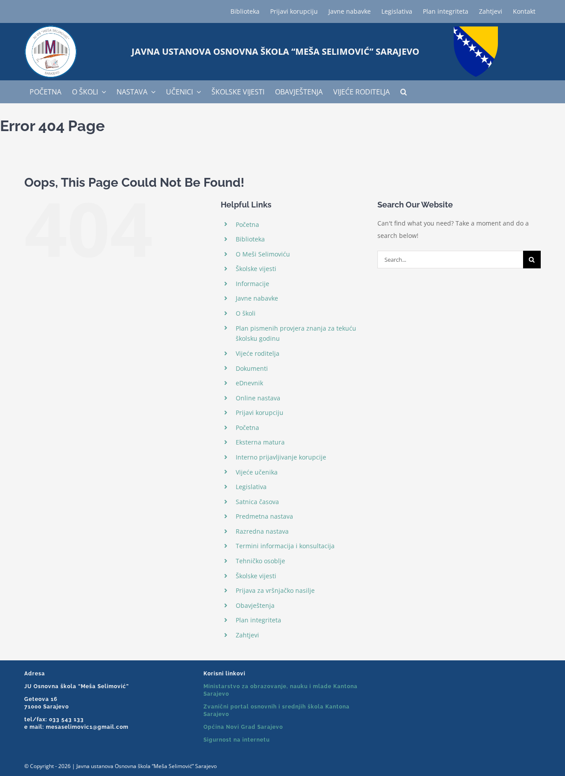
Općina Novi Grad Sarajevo (243, 727)
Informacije (252, 283)
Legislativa (251, 486)
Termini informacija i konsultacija (285, 546)
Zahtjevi (247, 635)
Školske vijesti (256, 268)
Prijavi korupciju (259, 412)
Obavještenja (255, 605)
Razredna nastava (262, 531)
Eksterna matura (260, 442)
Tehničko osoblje (260, 561)
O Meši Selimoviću (263, 254)
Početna (247, 224)
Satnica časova (257, 501)
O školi (246, 313)
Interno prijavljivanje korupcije (281, 457)
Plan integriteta (258, 620)
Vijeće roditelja (257, 353)
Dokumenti (252, 368)
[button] (403, 92)
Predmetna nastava (264, 516)
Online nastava (258, 398)
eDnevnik (249, 383)
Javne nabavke (257, 298)
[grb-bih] (476, 29)
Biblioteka (250, 239)
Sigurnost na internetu (236, 740)
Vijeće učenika (257, 472)
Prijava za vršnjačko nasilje (275, 590)
